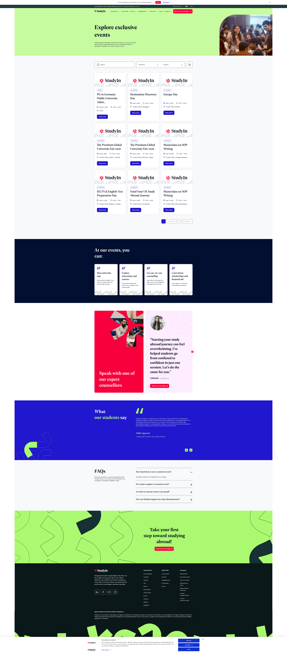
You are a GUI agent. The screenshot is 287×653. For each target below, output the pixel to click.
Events (161, 11)
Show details (105, 650)
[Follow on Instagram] (115, 592)
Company (167, 11)
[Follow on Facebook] (103, 592)
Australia (146, 577)
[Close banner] (202, 639)
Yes (158, 2)
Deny (188, 649)
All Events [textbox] (142, 65)
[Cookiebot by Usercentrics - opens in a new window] (91, 650)
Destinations (114, 11)
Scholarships (165, 583)
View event (102, 117)
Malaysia (146, 602)
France (145, 596)
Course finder (125, 11)
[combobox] (148, 65)
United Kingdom (148, 574)
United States (147, 592)
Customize (188, 645)
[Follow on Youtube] (109, 592)
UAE (145, 583)
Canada (146, 580)
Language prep (142, 11)
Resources (153, 11)
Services (132, 11)
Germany (146, 599)
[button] (192, 351)
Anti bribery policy (185, 577)
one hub (136, 6)
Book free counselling (181, 11)
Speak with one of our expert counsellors (117, 379)
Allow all (189, 640)
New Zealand (147, 589)
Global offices (184, 574)
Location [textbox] (165, 65)
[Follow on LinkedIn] (96, 592)
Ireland (145, 586)
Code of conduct (184, 580)
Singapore (146, 605)
